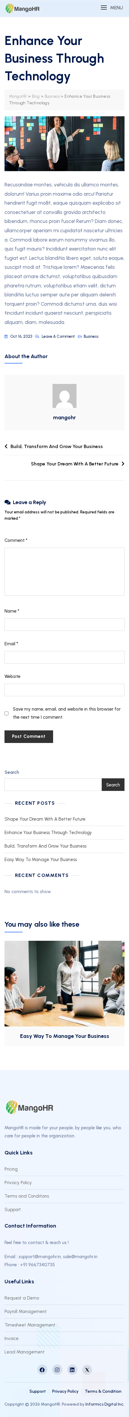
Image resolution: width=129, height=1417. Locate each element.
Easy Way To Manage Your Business (40, 859)
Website (12, 676)
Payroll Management (25, 1311)
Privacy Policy (18, 1182)
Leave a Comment (58, 337)
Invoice (11, 1338)
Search (11, 772)
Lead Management (24, 1352)
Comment (15, 540)
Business (91, 336)
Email (11, 643)
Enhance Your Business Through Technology (48, 832)
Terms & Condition (103, 1391)
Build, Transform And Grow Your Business (56, 446)
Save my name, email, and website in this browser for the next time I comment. (67, 713)
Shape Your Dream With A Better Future (74, 464)
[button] (111, 7)
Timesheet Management (30, 1325)
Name (11, 611)
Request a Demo (21, 1298)
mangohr (64, 417)
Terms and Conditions (26, 1196)
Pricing (11, 1169)
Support (12, 1209)
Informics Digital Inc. (105, 1404)
